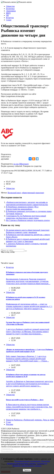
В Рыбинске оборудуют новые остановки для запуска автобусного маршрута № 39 (25, 375)
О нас (8, 422)
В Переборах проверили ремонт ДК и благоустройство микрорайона (22, 208)
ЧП (7, 15)
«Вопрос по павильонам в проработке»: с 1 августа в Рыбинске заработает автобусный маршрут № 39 (29, 350)
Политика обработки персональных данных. (28, 462)
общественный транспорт (33, 193)
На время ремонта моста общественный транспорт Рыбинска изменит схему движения (27, 231)
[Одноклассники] (33, 158)
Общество (10, 6)
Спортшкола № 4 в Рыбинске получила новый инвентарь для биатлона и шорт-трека (26, 217)
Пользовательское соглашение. (14, 451)
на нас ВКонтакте (21, 164)
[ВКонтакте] (30, 158)
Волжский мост (14, 193)
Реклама (9, 424)
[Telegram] (37, 158)
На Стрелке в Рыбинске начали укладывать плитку (28, 220)
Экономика (11, 11)
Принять (27, 470)
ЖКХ (8, 13)
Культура (10, 18)
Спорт (8, 20)
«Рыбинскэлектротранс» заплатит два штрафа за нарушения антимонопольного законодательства (27, 203)
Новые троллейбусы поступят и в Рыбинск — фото (24, 400)
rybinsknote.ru (6, 449)
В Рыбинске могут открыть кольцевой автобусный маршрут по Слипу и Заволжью (28, 240)
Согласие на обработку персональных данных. (29, 464)
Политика (10, 9)
